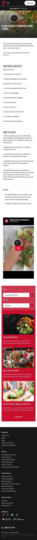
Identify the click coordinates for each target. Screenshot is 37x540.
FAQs (4, 438)
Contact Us (6, 435)
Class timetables (7, 479)
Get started (13, 8)
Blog (3, 440)
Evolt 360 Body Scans (9, 491)
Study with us (6, 505)
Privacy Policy (5, 532)
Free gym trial (6, 457)
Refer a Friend (6, 464)
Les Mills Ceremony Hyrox (11, 484)
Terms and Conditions (14, 532)
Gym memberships (8, 459)
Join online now (7, 462)
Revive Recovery (7, 486)
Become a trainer (7, 503)
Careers (4, 500)
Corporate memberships (10, 467)
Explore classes (7, 476)
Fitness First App (8, 443)
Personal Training (8, 488)
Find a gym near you (9, 455)
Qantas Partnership (9, 445)
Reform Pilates (7, 481)
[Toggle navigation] (7, 3)
